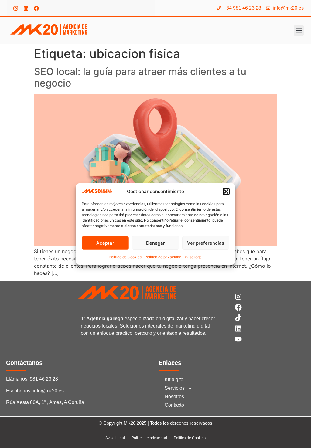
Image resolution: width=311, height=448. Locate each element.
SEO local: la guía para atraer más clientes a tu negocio (140, 77)
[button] (226, 191)
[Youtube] (238, 339)
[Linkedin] (26, 8)
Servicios (175, 388)
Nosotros (174, 396)
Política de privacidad (163, 257)
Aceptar (105, 243)
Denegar (155, 243)
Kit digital (175, 379)
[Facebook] (36, 8)
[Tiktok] (238, 318)
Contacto (174, 405)
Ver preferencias (205, 243)
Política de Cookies (125, 257)
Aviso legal (193, 257)
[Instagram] (15, 8)
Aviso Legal (115, 438)
